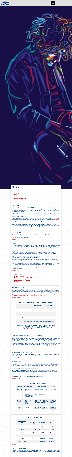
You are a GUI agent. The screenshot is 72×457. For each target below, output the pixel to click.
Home (13, 2)
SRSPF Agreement (34, 294)
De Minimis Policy (17, 281)
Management (17, 201)
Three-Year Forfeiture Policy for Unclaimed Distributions (25, 279)
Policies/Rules (17, 195)
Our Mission (16, 193)
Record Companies (29, 2)
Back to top (14, 228)
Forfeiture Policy (30, 328)
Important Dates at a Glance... (20, 198)
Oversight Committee (18, 199)
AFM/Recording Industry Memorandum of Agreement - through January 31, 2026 (30, 295)
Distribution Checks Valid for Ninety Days (22, 280)
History (15, 194)
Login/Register (68, 2)
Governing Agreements (19, 276)
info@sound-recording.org (39, 355)
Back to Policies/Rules (16, 297)
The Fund (16, 191)
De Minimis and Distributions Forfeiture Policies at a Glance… (26, 277)
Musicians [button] (22, 2)
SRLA (30, 294)
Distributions (56, 219)
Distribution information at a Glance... (21, 197)
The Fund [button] (17, 2)
